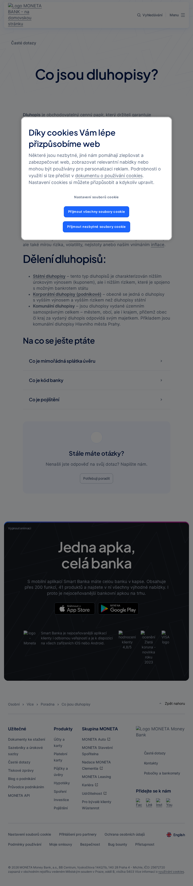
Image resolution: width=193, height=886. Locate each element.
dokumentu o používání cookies (108, 175)
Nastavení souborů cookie (96, 197)
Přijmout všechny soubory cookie (96, 212)
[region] (96, 178)
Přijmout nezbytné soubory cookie (96, 227)
